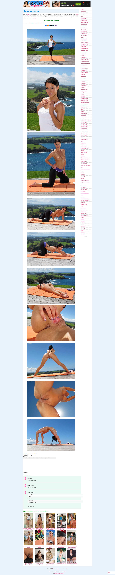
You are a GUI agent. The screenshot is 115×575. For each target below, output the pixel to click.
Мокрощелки (83, 143)
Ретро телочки (83, 185)
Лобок (82, 137)
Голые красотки (84, 65)
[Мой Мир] (49, 25)
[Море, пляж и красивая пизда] (50, 545)
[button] (24, 458)
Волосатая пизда (84, 40)
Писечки (82, 172)
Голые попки (83, 78)
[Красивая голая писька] (71, 527)
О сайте (56, 571)
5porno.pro (83, 228)
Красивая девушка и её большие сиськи (50, 529)
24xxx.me (83, 232)
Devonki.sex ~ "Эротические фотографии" (60, 568)
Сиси (82, 195)
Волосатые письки (84, 44)
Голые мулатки (83, 70)
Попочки (82, 178)
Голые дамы (83, 55)
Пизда (82, 167)
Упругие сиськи (84, 213)
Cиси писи (83, 196)
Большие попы (83, 27)
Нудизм (82, 150)
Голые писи (83, 74)
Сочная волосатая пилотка (61, 563)
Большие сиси (83, 29)
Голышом (82, 94)
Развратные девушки (85, 180)
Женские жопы (84, 107)
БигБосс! (82, 224)
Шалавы (82, 217)
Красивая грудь (84, 122)
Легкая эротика (84, 135)
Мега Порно (83, 222)
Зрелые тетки (83, 115)
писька (34, 18)
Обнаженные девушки (85, 157)
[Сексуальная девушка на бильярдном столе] (71, 545)
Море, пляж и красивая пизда (50, 546)
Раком (82, 183)
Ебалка (82, 230)
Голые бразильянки (84, 48)
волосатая (29, 14)
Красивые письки (84, 126)
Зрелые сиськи (84, 113)
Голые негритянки (84, 72)
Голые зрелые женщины (85, 63)
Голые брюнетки (84, 52)
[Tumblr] (54, 25)
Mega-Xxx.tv (83, 226)
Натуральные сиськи (85, 148)
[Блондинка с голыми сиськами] (39, 545)
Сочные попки (83, 208)
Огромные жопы (84, 163)
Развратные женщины (85, 182)
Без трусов (83, 14)
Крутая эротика (84, 133)
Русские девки (83, 187)
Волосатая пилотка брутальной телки (39, 529)
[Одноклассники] (48, 25)
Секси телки (83, 191)
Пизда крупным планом (85, 169)
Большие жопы (84, 20)
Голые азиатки (83, 46)
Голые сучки (83, 81)
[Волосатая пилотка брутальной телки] (39, 527)
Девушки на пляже (84, 100)
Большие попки (84, 25)
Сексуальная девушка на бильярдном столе (72, 546)
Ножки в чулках (84, 152)
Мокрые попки (83, 146)
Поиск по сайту (52, 571)
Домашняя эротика (84, 104)
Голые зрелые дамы (85, 61)
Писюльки (83, 174)
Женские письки (84, 105)
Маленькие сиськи (84, 139)
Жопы (82, 109)
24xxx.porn (83, 221)
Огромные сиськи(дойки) (86, 165)
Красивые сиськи (84, 130)
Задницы (82, 111)
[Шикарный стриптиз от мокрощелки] (61, 527)
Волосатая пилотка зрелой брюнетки (72, 564)
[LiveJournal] (53, 25)
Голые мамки (83, 66)
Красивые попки (84, 128)
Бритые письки (84, 35)
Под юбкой (83, 176)
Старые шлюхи (84, 209)
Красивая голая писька (71, 528)
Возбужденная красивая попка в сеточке (61, 546)
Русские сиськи (84, 189)
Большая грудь (83, 18)
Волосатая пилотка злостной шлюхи (39, 564)
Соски (82, 206)
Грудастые (83, 96)
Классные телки (84, 117)
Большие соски (84, 33)
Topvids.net (83, 234)
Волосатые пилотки (33, 23)
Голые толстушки (84, 89)
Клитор (82, 118)
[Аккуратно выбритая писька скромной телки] (28, 527)
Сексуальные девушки (85, 198)
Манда (82, 141)
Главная (82, 9)
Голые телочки (83, 85)
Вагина (82, 37)
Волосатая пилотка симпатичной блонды (50, 564)
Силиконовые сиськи (85, 193)
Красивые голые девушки (86, 120)
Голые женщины (84, 57)
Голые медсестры (84, 68)
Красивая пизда (84, 124)
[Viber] (56, 25)
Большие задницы (84, 22)
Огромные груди (84, 161)
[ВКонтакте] (46, 25)
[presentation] (24, 457)
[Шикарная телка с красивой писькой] (28, 545)
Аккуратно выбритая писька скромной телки (28, 529)
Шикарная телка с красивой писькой (28, 546)
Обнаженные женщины (85, 159)
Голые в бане (83, 53)
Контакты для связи (62, 571)
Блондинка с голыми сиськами (40, 546)
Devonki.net (40, 23)
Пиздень (82, 170)
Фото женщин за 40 (84, 215)
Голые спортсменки (84, 79)
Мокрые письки (84, 144)
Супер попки (83, 211)
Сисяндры (83, 202)
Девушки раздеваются (85, 102)
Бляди (82, 16)
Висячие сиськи (84, 38)
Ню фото (82, 154)
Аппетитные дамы (84, 12)
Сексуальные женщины (85, 200)
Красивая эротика (84, 131)
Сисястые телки (84, 204)
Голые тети (83, 87)
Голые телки (83, 83)
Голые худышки (84, 91)
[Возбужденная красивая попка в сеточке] (61, 545)
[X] (51, 25)
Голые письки (83, 76)
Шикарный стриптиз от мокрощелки (61, 529)
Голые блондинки (84, 50)
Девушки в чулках (84, 98)
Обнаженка (83, 156)
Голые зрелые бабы (84, 59)
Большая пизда (84, 24)
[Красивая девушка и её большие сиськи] (50, 527)
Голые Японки (83, 92)
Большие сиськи (84, 31)
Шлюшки (82, 219)
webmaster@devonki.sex (58, 573)
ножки (77, 14)
